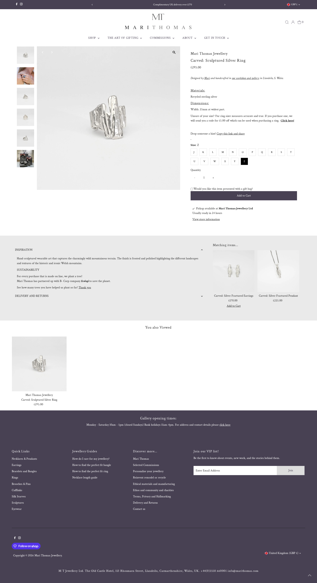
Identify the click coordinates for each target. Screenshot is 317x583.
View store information (206, 219)
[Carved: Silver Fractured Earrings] (234, 271)
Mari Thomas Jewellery (48, 555)
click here (224, 425)
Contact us (139, 509)
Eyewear (17, 509)
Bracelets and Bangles (24, 471)
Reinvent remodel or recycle (149, 478)
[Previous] (92, 5)
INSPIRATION (23, 250)
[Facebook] (16, 4)
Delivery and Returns (145, 503)
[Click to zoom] (174, 52)
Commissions (161, 38)
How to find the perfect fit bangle (91, 465)
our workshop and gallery (245, 78)
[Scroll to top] (309, 575)
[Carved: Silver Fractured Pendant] (278, 271)
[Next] (225, 5)
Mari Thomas (141, 459)
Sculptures (18, 503)
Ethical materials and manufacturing (154, 484)
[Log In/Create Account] (293, 22)
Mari (207, 78)
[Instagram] (21, 4)
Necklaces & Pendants (24, 459)
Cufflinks (17, 490)
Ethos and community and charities (153, 490)
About (188, 38)
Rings (15, 478)
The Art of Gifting (123, 38)
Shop (92, 38)
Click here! (287, 121)
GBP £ (294, 4)
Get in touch (215, 38)
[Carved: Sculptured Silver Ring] (39, 364)
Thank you (85, 287)
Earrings (16, 465)
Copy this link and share (231, 134)
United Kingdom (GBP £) (283, 553)
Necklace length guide (84, 478)
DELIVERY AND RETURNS (32, 296)
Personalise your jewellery (148, 471)
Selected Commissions (146, 465)
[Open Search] (287, 22)
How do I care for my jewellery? (91, 459)
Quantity (196, 170)
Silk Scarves (19, 496)
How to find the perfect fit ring (90, 471)
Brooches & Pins (21, 484)
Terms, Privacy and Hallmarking (152, 496)
